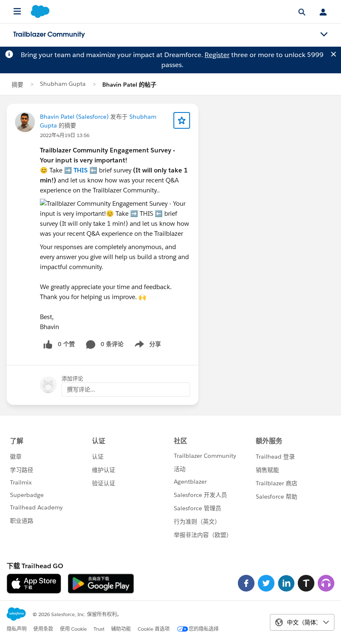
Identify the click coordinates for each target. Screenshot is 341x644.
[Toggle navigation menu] (324, 34)
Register (217, 54)
